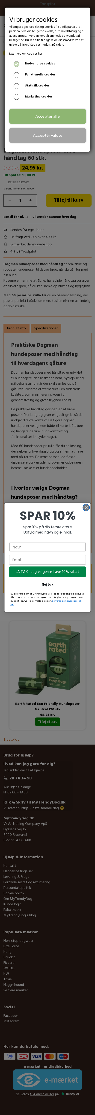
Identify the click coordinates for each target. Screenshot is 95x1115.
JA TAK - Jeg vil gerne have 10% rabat (47, 572)
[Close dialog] (86, 507)
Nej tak (47, 584)
